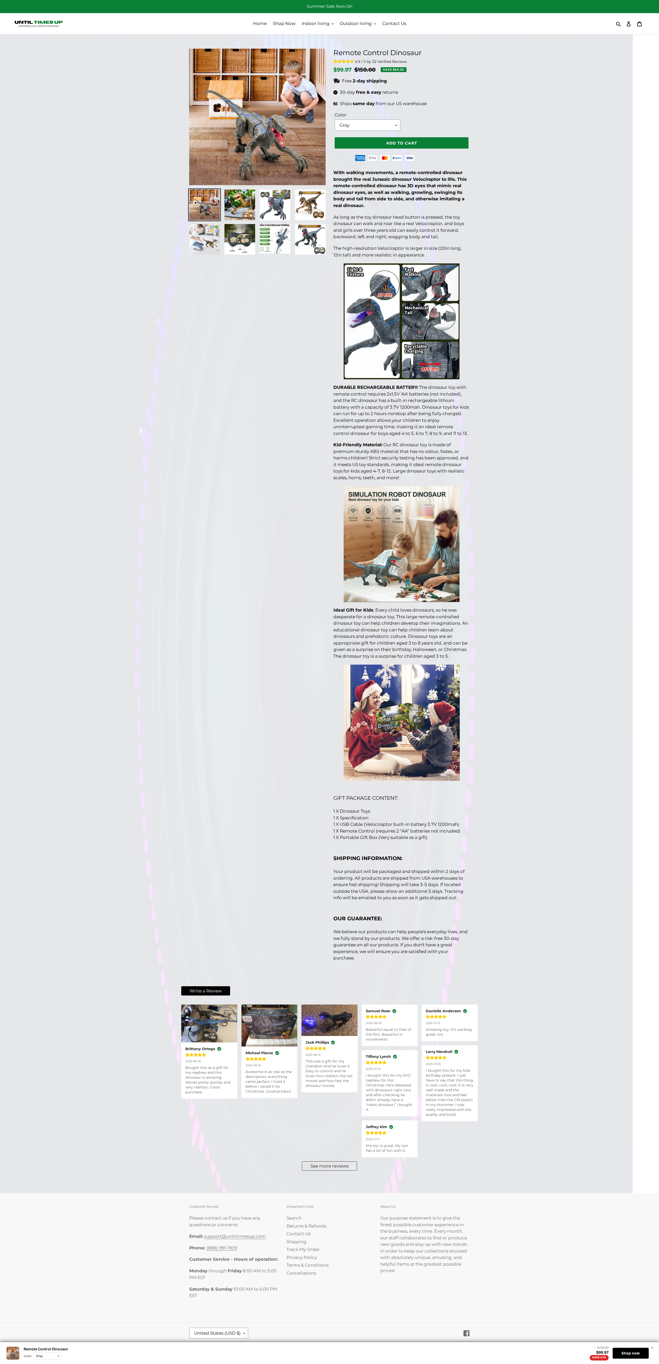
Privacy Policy (302, 1257)
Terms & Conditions (308, 1265)
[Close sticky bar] (652, 1347)
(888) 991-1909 (221, 1247)
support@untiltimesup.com (235, 1236)
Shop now (630, 1353)
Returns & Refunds (306, 1226)
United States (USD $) (217, 1333)
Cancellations (301, 1273)
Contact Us (298, 1233)
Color (340, 114)
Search (294, 1218)
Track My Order (303, 1249)
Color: (28, 1356)
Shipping (297, 1241)
